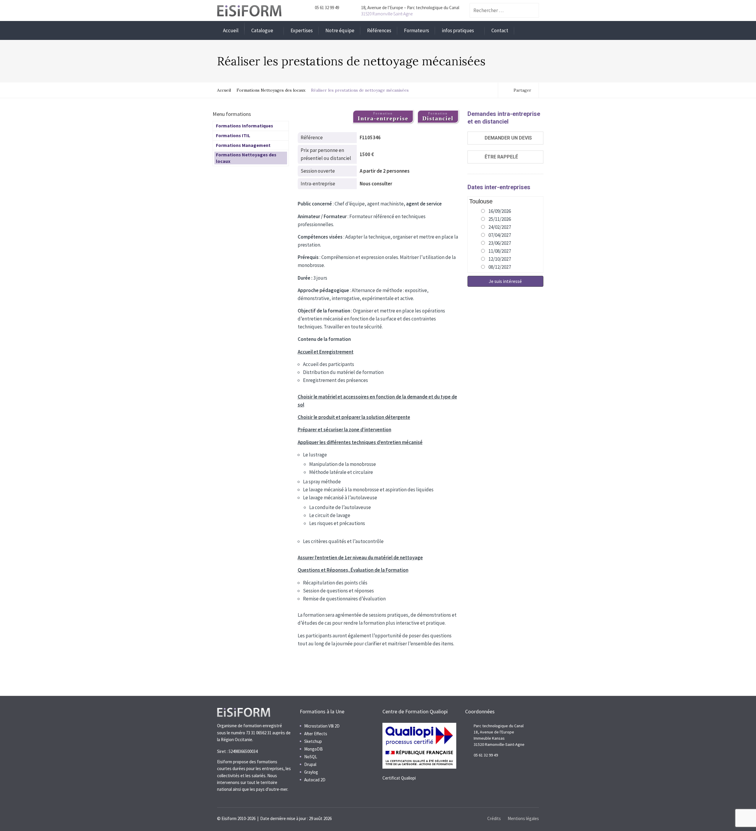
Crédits (494, 818)
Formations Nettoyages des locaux (271, 90)
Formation (383, 116)
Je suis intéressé (505, 281)
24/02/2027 (499, 227)
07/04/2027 (499, 235)
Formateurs (416, 30)
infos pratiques (458, 30)
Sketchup (313, 741)
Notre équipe (339, 30)
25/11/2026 (499, 219)
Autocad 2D (314, 780)
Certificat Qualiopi (399, 778)
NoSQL (310, 756)
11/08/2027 (499, 251)
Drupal (310, 764)
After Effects (315, 733)
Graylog (311, 772)
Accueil (231, 30)
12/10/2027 (499, 259)
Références (379, 30)
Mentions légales (523, 818)
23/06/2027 (499, 243)
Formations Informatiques (244, 126)
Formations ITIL (233, 135)
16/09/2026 (499, 211)
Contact (499, 30)
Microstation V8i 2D (322, 726)
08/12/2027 (499, 267)
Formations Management (243, 145)
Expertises (302, 30)
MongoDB (313, 749)
